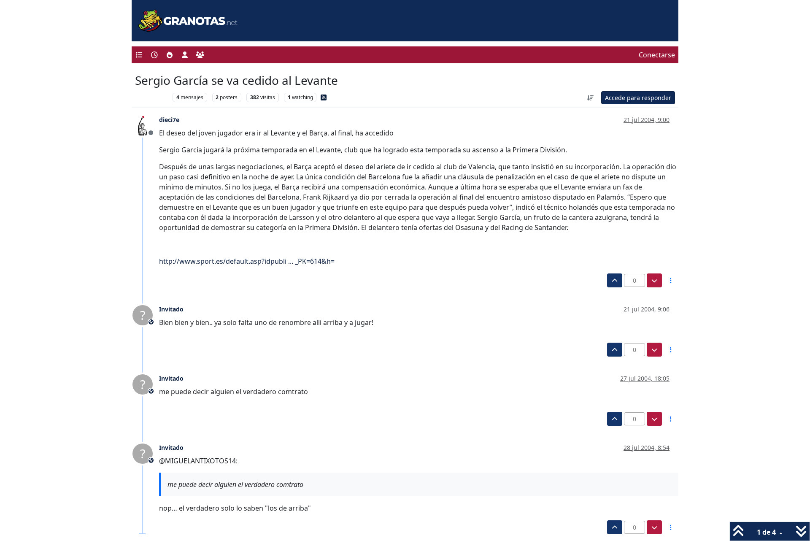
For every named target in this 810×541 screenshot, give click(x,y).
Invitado (171, 309)
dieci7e (169, 120)
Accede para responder (638, 98)
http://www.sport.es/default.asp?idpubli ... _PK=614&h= (247, 261)
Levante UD (151, 97)
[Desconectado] (145, 125)
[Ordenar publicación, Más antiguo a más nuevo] (590, 97)
